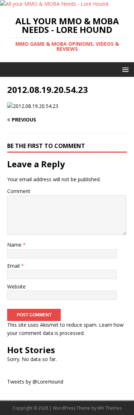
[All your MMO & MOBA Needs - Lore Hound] (54, 3)
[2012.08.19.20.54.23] (32, 106)
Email (14, 265)
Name (15, 244)
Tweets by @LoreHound (35, 381)
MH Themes (109, 408)
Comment (18, 191)
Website (16, 286)
